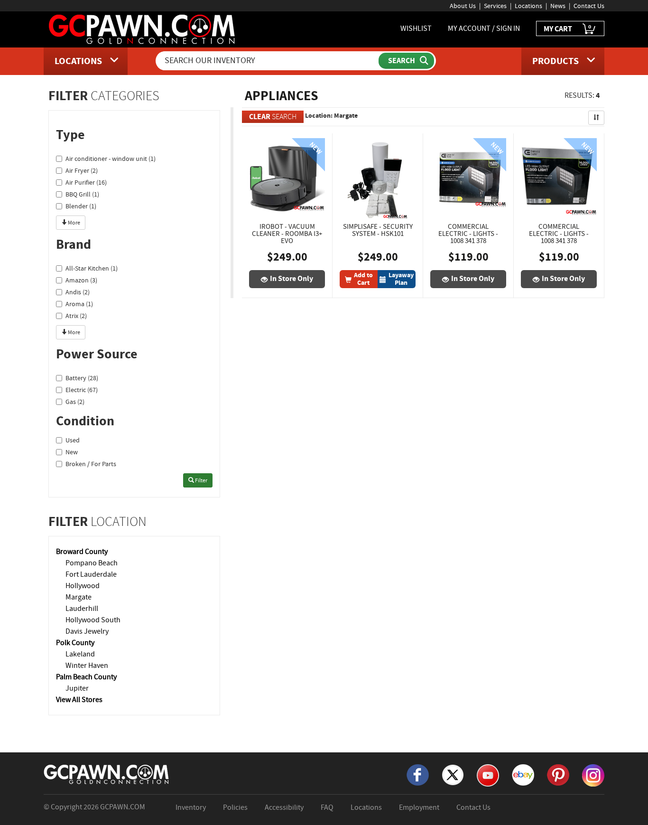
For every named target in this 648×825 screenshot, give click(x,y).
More (73, 222)
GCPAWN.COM (122, 807)
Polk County (75, 642)
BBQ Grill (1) (82, 194)
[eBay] (523, 774)
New (71, 452)
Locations (528, 5)
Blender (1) (80, 206)
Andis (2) (77, 292)
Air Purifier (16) (86, 182)
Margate (78, 597)
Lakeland (80, 654)
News (557, 5)
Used (72, 440)
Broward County (82, 551)
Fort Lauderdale (91, 574)
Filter (200, 480)
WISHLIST (416, 28)
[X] (453, 774)
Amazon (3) (81, 280)
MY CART (567, 28)
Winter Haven (86, 665)
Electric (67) (81, 389)
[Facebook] (418, 774)
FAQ (327, 807)
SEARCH (272, 117)
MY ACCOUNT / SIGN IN (484, 28)
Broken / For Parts (90, 463)
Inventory (191, 807)
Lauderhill (81, 608)
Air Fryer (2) (81, 170)
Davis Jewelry (87, 631)
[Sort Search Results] (596, 118)
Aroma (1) (79, 304)
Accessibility (284, 807)
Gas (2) (74, 401)
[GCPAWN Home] (107, 773)
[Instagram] (593, 774)
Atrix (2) (76, 315)
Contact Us (589, 5)
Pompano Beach (91, 563)
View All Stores (79, 699)
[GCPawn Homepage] (142, 28)
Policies (235, 807)
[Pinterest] (558, 774)
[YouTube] (488, 774)
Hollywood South (92, 620)
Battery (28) (81, 378)
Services (495, 5)
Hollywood (82, 586)
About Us (463, 5)
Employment (419, 807)
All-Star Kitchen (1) (91, 268)
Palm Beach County (86, 677)
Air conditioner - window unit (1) (110, 158)
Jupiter (77, 688)
